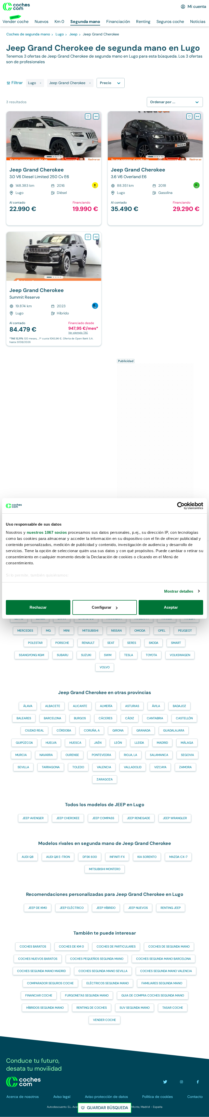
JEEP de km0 (37, 908)
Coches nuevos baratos (37, 959)
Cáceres (105, 718)
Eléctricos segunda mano (107, 983)
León (118, 743)
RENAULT (88, 643)
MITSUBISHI (90, 631)
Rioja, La (130, 755)
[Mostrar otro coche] (53, 156)
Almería (106, 706)
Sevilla (23, 767)
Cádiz (129, 718)
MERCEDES (25, 631)
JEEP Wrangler (175, 818)
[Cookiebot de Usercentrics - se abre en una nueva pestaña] (181, 506)
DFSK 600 (90, 857)
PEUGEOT (185, 631)
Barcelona (52, 718)
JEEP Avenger (33, 818)
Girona (118, 730)
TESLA (128, 655)
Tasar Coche (172, 1008)
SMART (176, 643)
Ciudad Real (34, 730)
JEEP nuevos (138, 908)
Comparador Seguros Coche (50, 983)
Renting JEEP (171, 908)
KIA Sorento (146, 857)
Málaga (187, 743)
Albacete (52, 706)
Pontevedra (101, 755)
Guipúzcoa (24, 743)
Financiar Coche (38, 995)
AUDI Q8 (27, 857)
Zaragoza (105, 779)
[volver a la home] (23, 1082)
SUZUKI (86, 655)
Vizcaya (160, 767)
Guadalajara (173, 730)
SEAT (110, 643)
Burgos (80, 718)
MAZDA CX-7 (178, 857)
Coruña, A (92, 730)
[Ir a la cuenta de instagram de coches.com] (181, 1082)
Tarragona (51, 767)
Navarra (46, 755)
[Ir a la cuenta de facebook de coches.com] (198, 1082)
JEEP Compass (103, 818)
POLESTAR (35, 643)
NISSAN (116, 631)
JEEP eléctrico (72, 908)
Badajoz (179, 706)
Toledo (78, 767)
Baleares (24, 718)
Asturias (132, 706)
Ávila (156, 706)
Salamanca (159, 755)
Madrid (162, 743)
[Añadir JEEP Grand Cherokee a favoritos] (88, 116)
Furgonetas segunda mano (87, 995)
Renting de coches (91, 1008)
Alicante (80, 706)
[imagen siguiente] (97, 136)
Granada (143, 730)
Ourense (72, 755)
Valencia (104, 767)
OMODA (139, 631)
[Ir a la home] (16, 6)
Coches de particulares (116, 947)
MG (48, 631)
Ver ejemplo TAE (78, 332)
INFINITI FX (117, 857)
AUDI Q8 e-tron (58, 857)
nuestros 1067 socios (47, 532)
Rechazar (38, 607)
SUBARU (62, 655)
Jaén (97, 743)
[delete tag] (40, 83)
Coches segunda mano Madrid (41, 971)
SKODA (153, 643)
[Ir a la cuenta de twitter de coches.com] (165, 1082)
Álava (27, 706)
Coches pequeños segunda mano (96, 959)
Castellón (184, 718)
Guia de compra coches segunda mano (152, 995)
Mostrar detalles (178, 591)
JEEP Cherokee (68, 818)
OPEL (161, 631)
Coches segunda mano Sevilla (103, 971)
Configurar (101, 607)
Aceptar (171, 607)
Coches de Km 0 (71, 947)
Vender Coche (104, 1020)
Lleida (139, 743)
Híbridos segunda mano (45, 1008)
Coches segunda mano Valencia (166, 971)
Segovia (187, 755)
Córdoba (64, 730)
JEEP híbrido (105, 908)
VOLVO (105, 667)
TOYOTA (151, 655)
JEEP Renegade (138, 818)
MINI (66, 631)
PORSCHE (62, 643)
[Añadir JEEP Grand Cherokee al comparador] (96, 116)
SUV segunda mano (135, 1008)
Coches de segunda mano (169, 947)
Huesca (75, 743)
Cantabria (155, 718)
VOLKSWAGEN (180, 655)
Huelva (51, 743)
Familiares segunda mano (161, 983)
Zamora (185, 767)
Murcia (21, 755)
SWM (107, 655)
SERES (131, 643)
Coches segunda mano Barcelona (163, 959)
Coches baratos (33, 947)
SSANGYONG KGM (31, 655)
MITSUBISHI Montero (104, 869)
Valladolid (132, 767)
